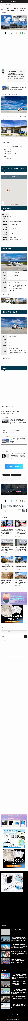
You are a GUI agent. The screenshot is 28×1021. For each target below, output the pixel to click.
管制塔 (19, 479)
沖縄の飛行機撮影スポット (16, 474)
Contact (17, 1016)
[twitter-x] (10, 1014)
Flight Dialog (8, 1016)
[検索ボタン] (26, 1)
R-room (21, 1016)
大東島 (4, 477)
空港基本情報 (7, 149)
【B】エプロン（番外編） (10, 154)
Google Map (7, 295)
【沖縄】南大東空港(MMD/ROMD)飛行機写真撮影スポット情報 (18, 88)
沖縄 (19, 477)
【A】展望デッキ (8, 151)
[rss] (15, 1014)
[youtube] (14, 1014)
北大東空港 (15, 477)
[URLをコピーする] (25, 33)
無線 (12, 480)
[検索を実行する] (25, 636)
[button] (3, 33)
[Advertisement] (14, 50)
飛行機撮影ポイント (13, 479)
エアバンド (8, 480)
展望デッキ (9, 477)
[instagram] (12, 1014)
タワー (24, 479)
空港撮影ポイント (5, 479)
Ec (14, 1016)
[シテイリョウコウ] (14, 1)
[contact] (17, 1014)
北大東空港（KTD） (6, 474)
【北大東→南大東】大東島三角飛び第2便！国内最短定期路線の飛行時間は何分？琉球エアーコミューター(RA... (18, 440)
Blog (12, 1016)
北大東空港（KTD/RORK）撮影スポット (14, 147)
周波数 (3, 480)
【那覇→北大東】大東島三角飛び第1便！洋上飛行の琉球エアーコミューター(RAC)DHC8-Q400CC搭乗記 (18, 421)
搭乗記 (5, 156)
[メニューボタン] (1, 1)
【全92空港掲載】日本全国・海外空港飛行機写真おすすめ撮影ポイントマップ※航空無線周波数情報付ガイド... (17, 456)
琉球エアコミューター (10, 158)
